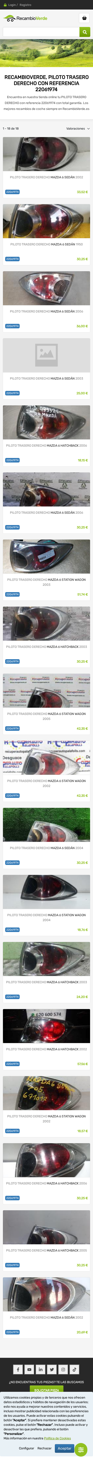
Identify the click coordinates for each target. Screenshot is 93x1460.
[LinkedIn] (41, 1370)
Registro (25, 5)
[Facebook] (18, 1370)
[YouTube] (29, 1370)
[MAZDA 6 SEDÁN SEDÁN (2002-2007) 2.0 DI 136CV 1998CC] (46, 154)
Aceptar (64, 1448)
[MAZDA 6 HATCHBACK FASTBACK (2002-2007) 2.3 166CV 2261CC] (46, 1026)
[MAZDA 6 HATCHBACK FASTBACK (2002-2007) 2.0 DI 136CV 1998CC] (46, 422)
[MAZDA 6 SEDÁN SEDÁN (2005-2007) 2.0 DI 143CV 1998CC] (46, 288)
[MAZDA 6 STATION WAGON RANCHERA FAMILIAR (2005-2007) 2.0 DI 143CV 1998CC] (46, 690)
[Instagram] (63, 1370)
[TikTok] (74, 1370)
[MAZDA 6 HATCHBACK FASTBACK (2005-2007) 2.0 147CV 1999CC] (46, 1160)
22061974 (12, 192)
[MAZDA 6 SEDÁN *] (46, 355)
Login (12, 5)
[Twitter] (52, 1370)
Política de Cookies (57, 1438)
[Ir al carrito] (84, 18)
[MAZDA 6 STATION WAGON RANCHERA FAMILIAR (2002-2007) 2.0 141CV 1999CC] (46, 556)
